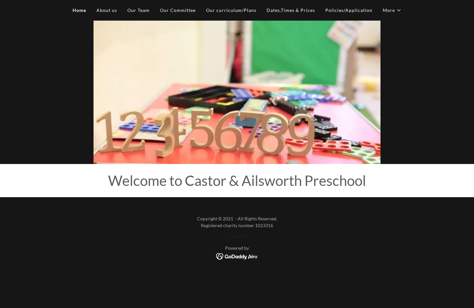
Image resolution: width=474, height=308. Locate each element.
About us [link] (106, 10)
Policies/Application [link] (348, 10)
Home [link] (79, 10)
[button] (392, 10)
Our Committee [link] (178, 10)
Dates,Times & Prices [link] (291, 10)
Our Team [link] (138, 10)
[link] (237, 256)
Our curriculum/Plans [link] (231, 10)
